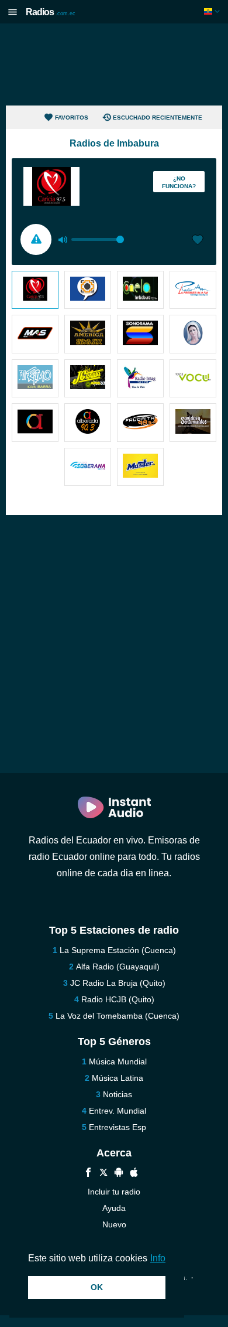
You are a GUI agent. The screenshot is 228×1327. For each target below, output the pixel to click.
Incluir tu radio (114, 1191)
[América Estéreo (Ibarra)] (87, 334)
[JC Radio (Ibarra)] (87, 378)
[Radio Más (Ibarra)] (35, 334)
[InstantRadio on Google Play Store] (118, 1174)
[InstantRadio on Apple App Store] (134, 1174)
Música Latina (117, 1078)
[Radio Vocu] (192, 378)
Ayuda (114, 1208)
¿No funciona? (179, 182)
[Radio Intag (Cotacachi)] (140, 378)
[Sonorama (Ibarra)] (140, 334)
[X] (103, 1174)
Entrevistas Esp (117, 1127)
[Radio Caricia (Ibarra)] (35, 290)
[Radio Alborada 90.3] (87, 422)
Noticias (117, 1094)
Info (157, 1258)
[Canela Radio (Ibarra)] (140, 290)
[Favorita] (140, 422)
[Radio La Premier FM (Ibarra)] (192, 290)
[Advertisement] (114, 64)
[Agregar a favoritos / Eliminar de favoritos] (198, 241)
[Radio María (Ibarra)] (192, 334)
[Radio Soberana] (87, 467)
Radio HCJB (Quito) (117, 999)
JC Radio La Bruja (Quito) (117, 983)
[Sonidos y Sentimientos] (192, 422)
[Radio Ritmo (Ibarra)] (35, 378)
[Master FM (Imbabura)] (140, 467)
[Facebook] (88, 1174)
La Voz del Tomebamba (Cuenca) (117, 1015)
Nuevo (114, 1224)
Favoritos (71, 117)
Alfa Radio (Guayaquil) (118, 966)
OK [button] (97, 1287)
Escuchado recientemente (157, 117)
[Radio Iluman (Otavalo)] (87, 290)
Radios (50, 12)
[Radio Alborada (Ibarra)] (35, 422)
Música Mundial (118, 1061)
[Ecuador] (213, 11)
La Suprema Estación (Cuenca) (118, 950)
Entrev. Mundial (117, 1110)
